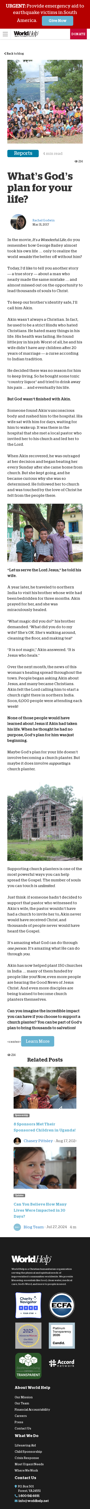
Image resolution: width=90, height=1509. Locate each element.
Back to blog (15, 53)
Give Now (58, 21)
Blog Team (33, 1227)
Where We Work (26, 1470)
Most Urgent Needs (29, 1464)
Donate (78, 34)
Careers (21, 1415)
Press (19, 1422)
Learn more (38, 1041)
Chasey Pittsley (38, 1141)
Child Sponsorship (28, 1451)
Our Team (22, 1403)
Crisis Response (27, 1457)
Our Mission (24, 1397)
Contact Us (23, 1428)
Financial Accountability (32, 1409)
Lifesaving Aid (25, 1445)
